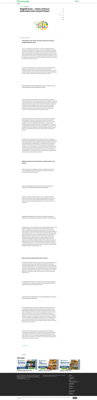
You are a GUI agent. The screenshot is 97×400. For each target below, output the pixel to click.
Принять (74, 397)
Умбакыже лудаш (25, 345)
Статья (18, 3)
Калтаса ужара (23, 1)
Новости (21, 6)
